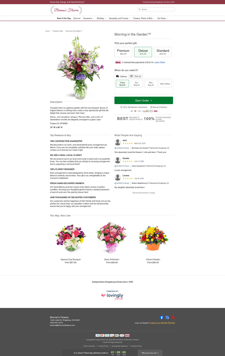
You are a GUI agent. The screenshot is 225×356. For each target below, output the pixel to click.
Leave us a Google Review (162, 322)
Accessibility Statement (120, 346)
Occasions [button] (87, 18)
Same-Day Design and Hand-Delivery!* (67, 2)
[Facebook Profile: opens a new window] (162, 317)
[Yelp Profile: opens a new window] (173, 317)
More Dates (165, 83)
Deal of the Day (64, 18)
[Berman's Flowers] (69, 10)
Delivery (123, 76)
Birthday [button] (100, 18)
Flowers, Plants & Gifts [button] (143, 18)
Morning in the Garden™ (141, 148)
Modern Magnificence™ (140, 183)
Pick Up (138, 76)
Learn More (159, 62)
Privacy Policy (103, 346)
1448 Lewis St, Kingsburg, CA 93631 (65, 320)
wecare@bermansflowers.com (62, 325)
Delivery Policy (136, 346)
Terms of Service (89, 346)
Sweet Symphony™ (139, 166)
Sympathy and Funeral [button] (119, 18)
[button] (218, 345)
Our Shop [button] (161, 18)
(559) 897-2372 (56, 322)
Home (47, 31)
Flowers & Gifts (58, 31)
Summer (77, 18)
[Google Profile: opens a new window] (167, 317)
